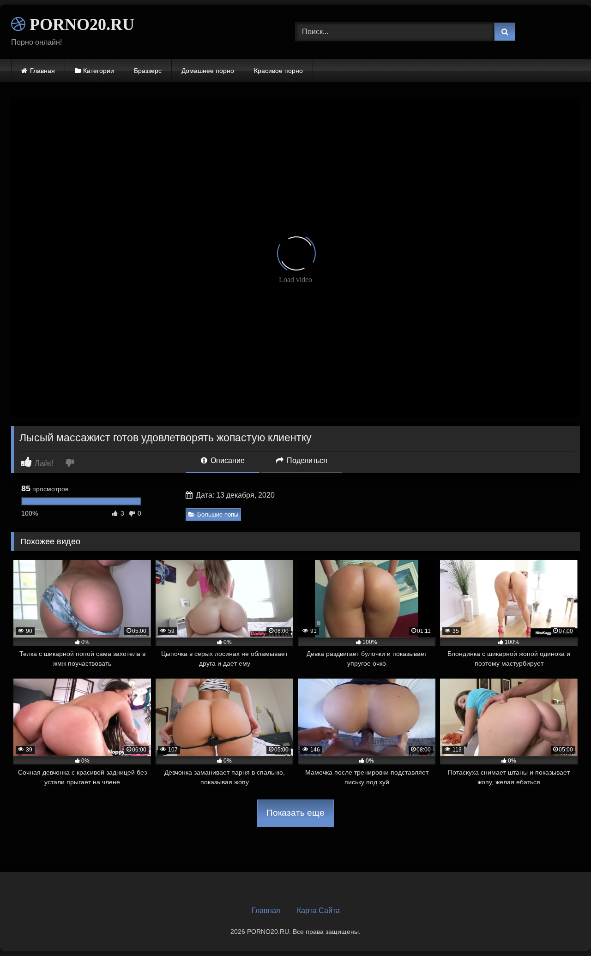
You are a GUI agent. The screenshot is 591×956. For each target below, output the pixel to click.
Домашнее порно (207, 70)
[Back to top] (562, 929)
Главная (42, 70)
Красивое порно (278, 70)
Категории (98, 70)
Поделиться (306, 460)
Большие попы (217, 514)
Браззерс (148, 70)
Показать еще (295, 813)
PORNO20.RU (79, 24)
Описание (227, 460)
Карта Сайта (318, 910)
